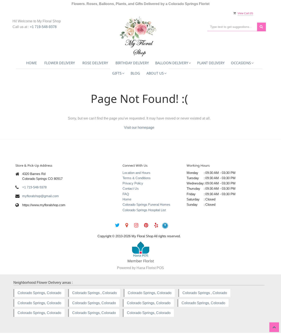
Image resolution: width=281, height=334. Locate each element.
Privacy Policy (132, 183)
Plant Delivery (211, 63)
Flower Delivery (59, 63)
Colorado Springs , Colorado (94, 293)
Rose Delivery (95, 63)
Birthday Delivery (132, 63)
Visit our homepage (139, 127)
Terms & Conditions (136, 178)
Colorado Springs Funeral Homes (146, 204)
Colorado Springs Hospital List (144, 210)
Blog (135, 73)
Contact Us (130, 188)
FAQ (125, 194)
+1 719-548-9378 (43, 27)
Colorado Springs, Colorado (39, 293)
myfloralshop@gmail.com (40, 196)
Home (31, 63)
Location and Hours (136, 173)
